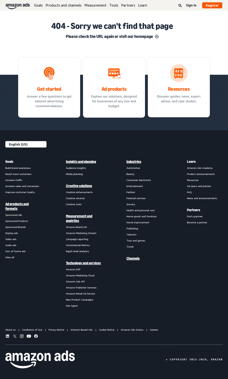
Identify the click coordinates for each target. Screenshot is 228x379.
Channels (133, 258)
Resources (193, 179)
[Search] (180, 5)
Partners (128, 5)
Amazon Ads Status (132, 329)
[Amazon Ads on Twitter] (14, 336)
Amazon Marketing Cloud (80, 275)
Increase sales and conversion (22, 186)
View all (9, 257)
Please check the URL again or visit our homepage (109, 36)
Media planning (74, 173)
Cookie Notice (106, 329)
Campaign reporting (77, 239)
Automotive (133, 167)
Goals (38, 5)
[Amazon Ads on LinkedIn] (7, 336)
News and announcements (202, 198)
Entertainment (134, 186)
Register (212, 5)
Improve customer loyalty (20, 192)
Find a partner (195, 216)
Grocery (130, 204)
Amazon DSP (73, 269)
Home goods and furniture (141, 216)
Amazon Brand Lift (76, 226)
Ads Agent (72, 305)
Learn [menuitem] (191, 161)
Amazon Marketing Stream (81, 233)
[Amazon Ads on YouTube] (29, 336)
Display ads (11, 233)
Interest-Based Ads (82, 329)
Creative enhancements (79, 192)
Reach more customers (18, 173)
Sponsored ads (13, 214)
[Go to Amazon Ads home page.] (40, 359)
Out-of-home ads (15, 251)
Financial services (136, 198)
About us (10, 329)
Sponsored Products (16, 220)
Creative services (75, 198)
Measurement (95, 5)
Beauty (130, 173)
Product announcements (201, 173)
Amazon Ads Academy (200, 167)
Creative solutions (79, 186)
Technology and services (83, 263)
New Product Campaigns (79, 299)
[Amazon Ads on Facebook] (36, 336)
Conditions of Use (32, 329)
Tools (113, 5)
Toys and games (135, 240)
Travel (130, 246)
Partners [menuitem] (193, 210)
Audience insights (76, 167)
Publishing (132, 228)
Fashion (130, 192)
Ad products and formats (17, 206)
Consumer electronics (138, 179)
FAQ (189, 192)
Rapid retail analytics (77, 251)
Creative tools (74, 204)
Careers (154, 329)
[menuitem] (23, 233)
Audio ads (10, 245)
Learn (142, 5)
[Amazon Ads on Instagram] (22, 336)
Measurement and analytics (79, 218)
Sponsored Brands (15, 226)
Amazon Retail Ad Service (80, 293)
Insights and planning (81, 161)
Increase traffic (13, 179)
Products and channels (64, 5)
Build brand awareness (18, 167)
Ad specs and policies (199, 186)
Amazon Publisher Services (81, 287)
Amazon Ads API (75, 281)
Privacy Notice (56, 329)
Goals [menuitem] (9, 161)
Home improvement (137, 222)
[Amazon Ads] (15, 5)
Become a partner (197, 222)
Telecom (131, 234)
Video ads (10, 239)
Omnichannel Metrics (78, 245)
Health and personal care (140, 210)
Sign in (191, 5)
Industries (133, 161)
